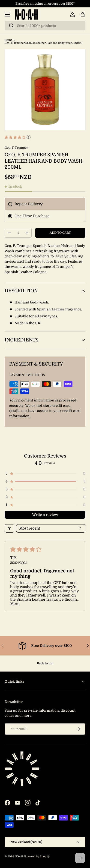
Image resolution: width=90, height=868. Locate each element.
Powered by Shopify (37, 856)
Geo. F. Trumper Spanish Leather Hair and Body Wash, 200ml (43, 42)
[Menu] (7, 14)
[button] (83, 14)
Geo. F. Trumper (16, 147)
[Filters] (9, 528)
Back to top (45, 663)
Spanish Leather (50, 309)
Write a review (45, 515)
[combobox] (45, 25)
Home (8, 39)
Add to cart (60, 232)
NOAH (19, 856)
